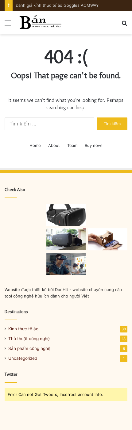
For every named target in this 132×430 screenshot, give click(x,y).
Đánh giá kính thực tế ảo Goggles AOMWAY (57, 5)
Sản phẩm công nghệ (29, 348)
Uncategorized (22, 358)
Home (35, 145)
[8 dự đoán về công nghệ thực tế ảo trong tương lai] (66, 264)
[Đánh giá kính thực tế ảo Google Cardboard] (107, 239)
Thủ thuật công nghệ (29, 338)
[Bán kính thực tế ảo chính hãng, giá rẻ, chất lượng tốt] (39, 22)
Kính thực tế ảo (23, 328)
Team (72, 145)
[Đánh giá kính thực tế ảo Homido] (66, 215)
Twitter (11, 374)
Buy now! (94, 145)
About (54, 145)
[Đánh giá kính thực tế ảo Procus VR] (66, 239)
